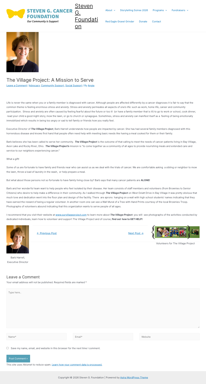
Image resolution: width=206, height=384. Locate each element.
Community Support (52, 85)
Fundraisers (178, 10)
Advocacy (34, 85)
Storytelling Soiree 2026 (134, 10)
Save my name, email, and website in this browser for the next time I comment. (55, 348)
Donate (143, 21)
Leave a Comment (16, 85)
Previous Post (47, 233)
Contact (156, 21)
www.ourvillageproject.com (71, 214)
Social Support (73, 85)
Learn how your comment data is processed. (77, 364)
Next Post (136, 233)
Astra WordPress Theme (134, 377)
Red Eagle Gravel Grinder (119, 21)
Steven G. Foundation (86, 15)
